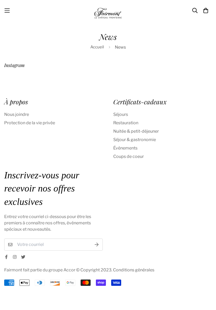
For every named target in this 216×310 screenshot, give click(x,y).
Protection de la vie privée (29, 122)
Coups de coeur (128, 156)
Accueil (97, 47)
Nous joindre (16, 114)
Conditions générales (133, 269)
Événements (125, 148)
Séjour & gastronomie (134, 139)
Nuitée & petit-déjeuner (136, 131)
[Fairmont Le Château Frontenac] (108, 10)
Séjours (120, 114)
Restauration (125, 122)
